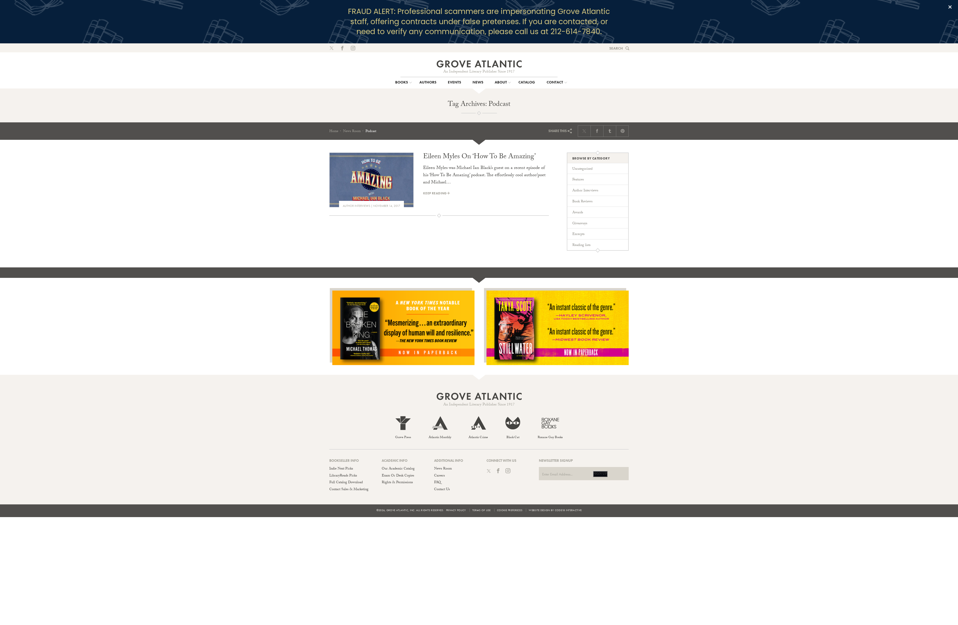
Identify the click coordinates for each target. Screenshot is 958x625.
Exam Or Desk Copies (398, 476)
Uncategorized (582, 169)
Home (333, 132)
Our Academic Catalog (398, 469)
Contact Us (442, 490)
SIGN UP (600, 474)
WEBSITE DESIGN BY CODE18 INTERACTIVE (555, 510)
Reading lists (581, 245)
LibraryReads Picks (343, 476)
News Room (352, 132)
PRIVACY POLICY (456, 510)
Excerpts (578, 234)
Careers (439, 476)
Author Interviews (356, 205)
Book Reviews (582, 202)
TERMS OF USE (481, 510)
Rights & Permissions (397, 483)
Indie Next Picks (341, 469)
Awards (577, 213)
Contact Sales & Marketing (348, 490)
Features (578, 180)
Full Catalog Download (346, 483)
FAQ (437, 483)
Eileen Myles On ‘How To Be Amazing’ (479, 157)
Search (616, 48)
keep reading (435, 193)
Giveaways (579, 224)
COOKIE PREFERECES (509, 510)
